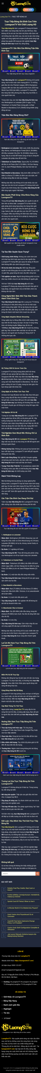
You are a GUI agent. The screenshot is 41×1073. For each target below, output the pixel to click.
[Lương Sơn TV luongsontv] (20, 3)
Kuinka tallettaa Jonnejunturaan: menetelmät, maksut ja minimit (23, 896)
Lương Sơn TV (5, 17)
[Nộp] (38, 874)
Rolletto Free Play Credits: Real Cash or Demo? (21, 889)
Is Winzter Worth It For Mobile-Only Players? (22, 908)
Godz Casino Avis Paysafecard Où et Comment (20, 915)
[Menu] (2, 3)
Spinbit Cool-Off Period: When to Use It (20, 901)
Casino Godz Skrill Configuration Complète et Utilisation (23, 928)
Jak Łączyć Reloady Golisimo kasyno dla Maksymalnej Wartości (21, 935)
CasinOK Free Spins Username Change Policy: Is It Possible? (21, 922)
